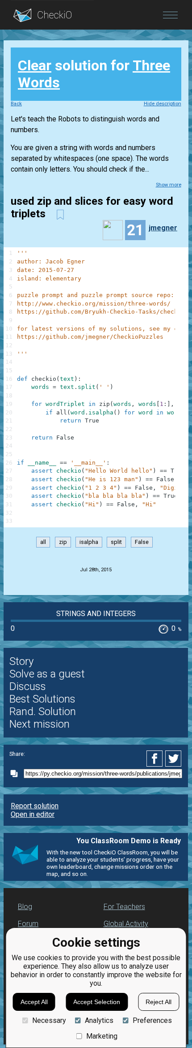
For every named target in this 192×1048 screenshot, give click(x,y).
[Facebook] (155, 758)
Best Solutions (42, 699)
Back (16, 104)
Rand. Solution (42, 711)
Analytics (99, 1020)
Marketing (101, 1036)
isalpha (88, 542)
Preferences (152, 1020)
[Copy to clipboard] (16, 773)
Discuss (27, 686)
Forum (28, 923)
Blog (25, 906)
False (142, 542)
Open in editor (32, 814)
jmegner (163, 228)
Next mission (39, 724)
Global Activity (126, 923)
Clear (34, 65)
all (43, 542)
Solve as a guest (47, 674)
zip (63, 542)
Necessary (49, 1020)
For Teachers (124, 906)
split (116, 542)
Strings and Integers (96, 613)
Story (21, 661)
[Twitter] (173, 758)
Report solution (34, 806)
